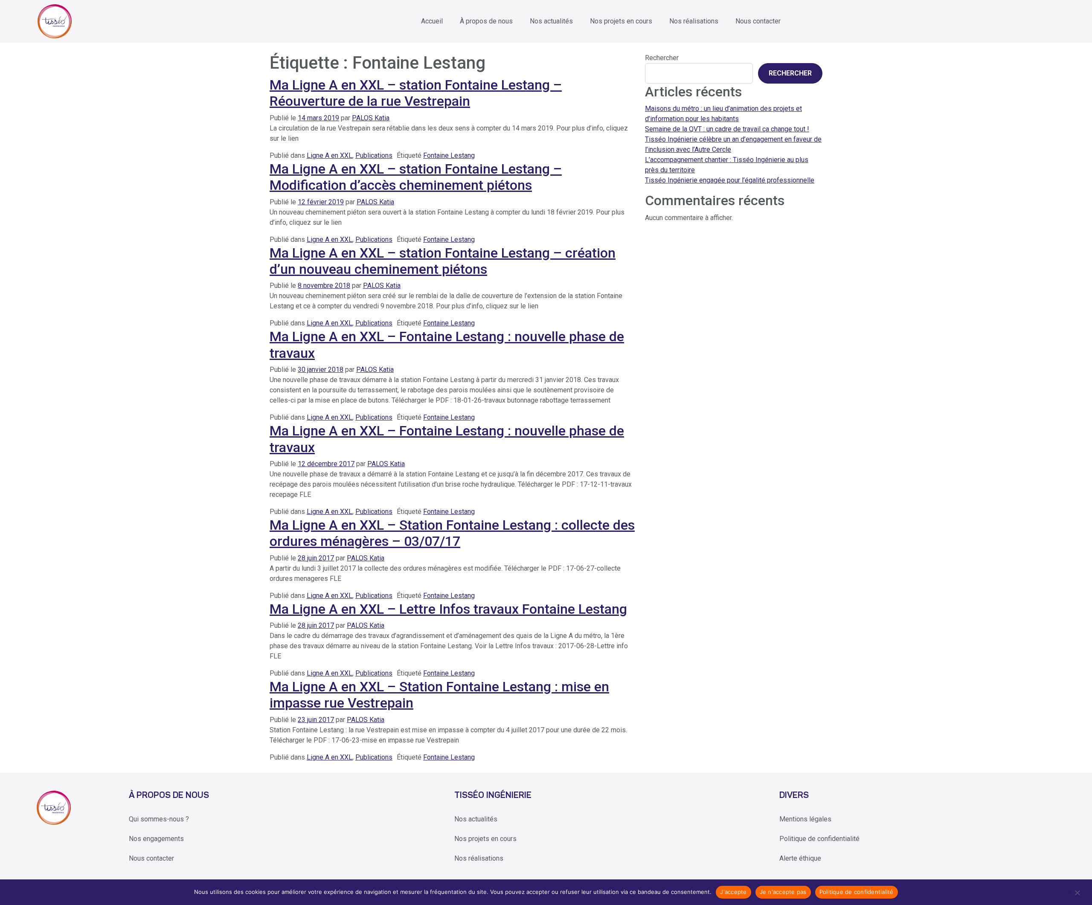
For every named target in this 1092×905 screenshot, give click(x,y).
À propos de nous (486, 21)
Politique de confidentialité (819, 839)
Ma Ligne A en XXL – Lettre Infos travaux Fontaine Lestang (448, 609)
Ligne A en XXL (329, 155)
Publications (373, 155)
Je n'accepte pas (783, 891)
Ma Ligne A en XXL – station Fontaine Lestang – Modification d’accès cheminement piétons (416, 177)
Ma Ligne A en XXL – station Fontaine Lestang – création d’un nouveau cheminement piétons (443, 261)
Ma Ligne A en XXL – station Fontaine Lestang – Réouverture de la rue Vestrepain (416, 93)
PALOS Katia (370, 118)
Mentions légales (805, 819)
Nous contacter (758, 21)
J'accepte (733, 891)
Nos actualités (551, 21)
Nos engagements (156, 839)
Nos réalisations (693, 21)
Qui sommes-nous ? (159, 819)
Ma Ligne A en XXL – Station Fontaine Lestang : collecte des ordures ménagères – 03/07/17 (452, 533)
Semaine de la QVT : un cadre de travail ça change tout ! (727, 129)
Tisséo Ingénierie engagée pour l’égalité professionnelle (729, 180)
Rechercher (662, 58)
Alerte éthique (800, 858)
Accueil (432, 21)
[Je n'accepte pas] (1077, 892)
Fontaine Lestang (449, 155)
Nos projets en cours (621, 21)
